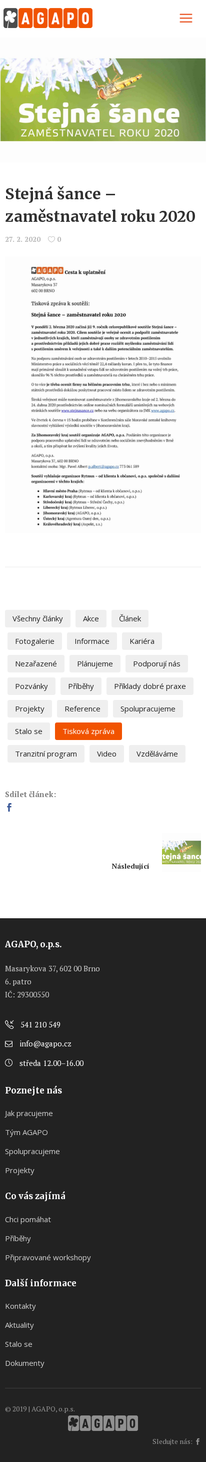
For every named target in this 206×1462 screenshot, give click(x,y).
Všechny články (37, 618)
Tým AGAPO (26, 1132)
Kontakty (20, 1306)
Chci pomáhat (28, 1219)
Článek (130, 618)
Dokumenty (24, 1363)
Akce (91, 618)
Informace (92, 641)
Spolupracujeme (148, 708)
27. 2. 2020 (22, 239)
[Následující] (175, 852)
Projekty (29, 708)
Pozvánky (31, 686)
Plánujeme (95, 663)
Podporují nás (156, 663)
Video (106, 754)
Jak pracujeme (29, 1113)
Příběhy (81, 686)
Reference (82, 708)
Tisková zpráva (88, 731)
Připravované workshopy (48, 1257)
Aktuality (19, 1325)
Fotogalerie (34, 641)
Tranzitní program (46, 754)
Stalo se (28, 731)
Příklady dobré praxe (150, 686)
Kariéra (142, 641)
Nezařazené (36, 663)
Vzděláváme (157, 754)
